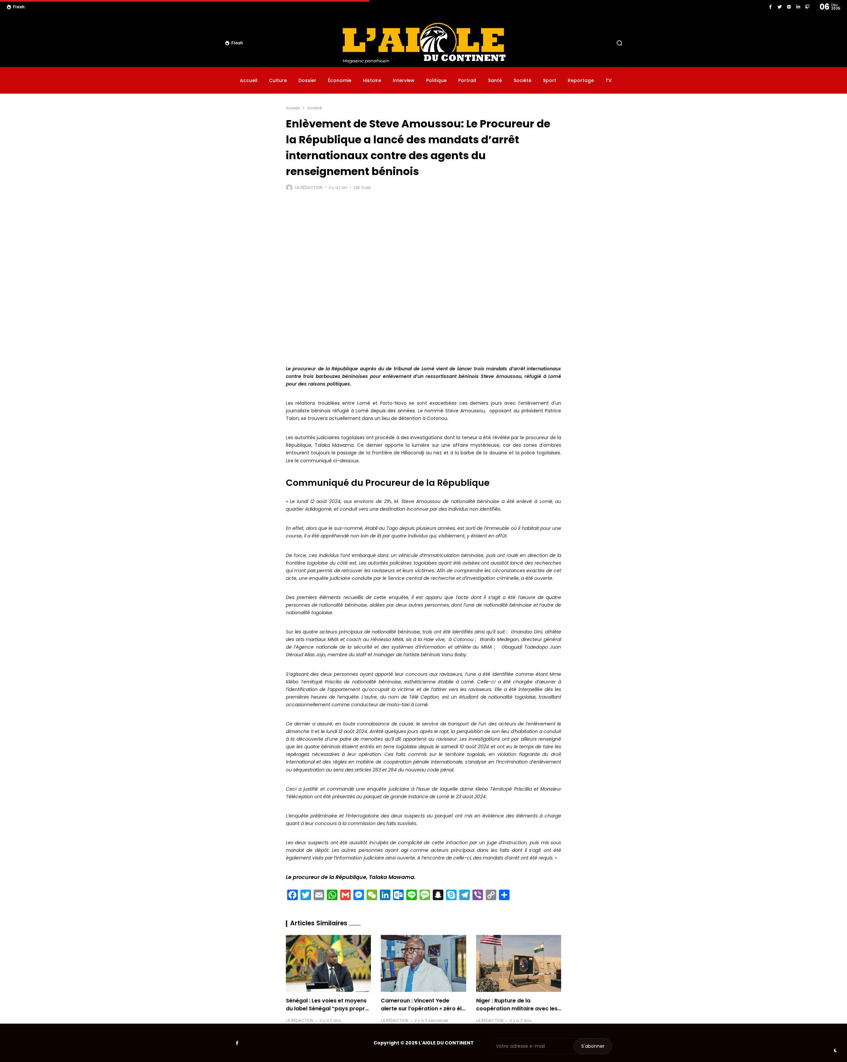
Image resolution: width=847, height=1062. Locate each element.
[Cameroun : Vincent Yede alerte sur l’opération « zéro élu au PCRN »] (423, 963)
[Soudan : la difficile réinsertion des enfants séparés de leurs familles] (32, 7)
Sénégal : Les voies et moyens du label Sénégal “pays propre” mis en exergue (328, 1008)
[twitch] (807, 7)
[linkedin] (798, 7)
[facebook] (770, 7)
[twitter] (780, 7)
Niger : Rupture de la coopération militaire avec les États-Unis (516, 1008)
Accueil (293, 108)
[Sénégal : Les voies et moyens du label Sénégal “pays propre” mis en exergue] (328, 963)
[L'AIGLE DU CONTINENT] (423, 43)
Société (314, 108)
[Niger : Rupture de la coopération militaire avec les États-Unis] (518, 963)
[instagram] (789, 7)
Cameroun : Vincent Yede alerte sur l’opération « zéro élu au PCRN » (423, 1008)
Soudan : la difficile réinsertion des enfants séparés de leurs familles (111, 7)
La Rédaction (309, 187)
